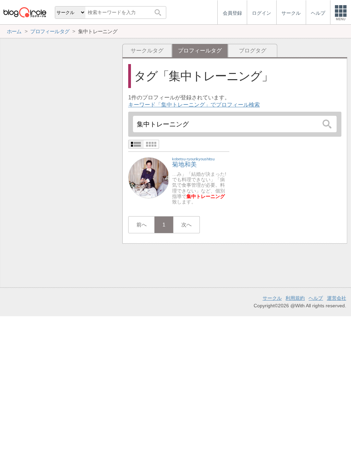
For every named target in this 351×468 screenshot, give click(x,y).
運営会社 (336, 298)
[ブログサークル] (24, 12)
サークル (272, 298)
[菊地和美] (148, 177)
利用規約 (295, 298)
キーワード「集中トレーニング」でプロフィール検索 (194, 105)
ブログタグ (252, 50)
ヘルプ (315, 298)
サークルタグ (147, 50)
